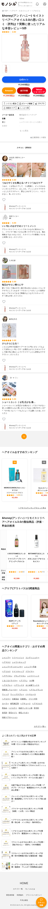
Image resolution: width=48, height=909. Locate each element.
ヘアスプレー (7, 685)
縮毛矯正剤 (14, 704)
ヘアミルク (6, 671)
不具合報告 (24, 900)
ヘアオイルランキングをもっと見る (32, 508)
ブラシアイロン (20, 676)
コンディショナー (32, 658)
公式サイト (24, 79)
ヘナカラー (13, 708)
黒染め (4, 708)
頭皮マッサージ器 (25, 708)
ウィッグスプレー (17, 694)
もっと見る (24, 131)
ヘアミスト (23, 690)
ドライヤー (29, 671)
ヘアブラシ (23, 681)
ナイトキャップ (18, 671)
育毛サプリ (13, 713)
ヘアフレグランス (36, 690)
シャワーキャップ (19, 662)
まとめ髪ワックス (32, 685)
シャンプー (6, 658)
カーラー (5, 704)
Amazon (9, 90)
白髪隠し (23, 699)
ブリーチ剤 (33, 699)
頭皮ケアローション (10, 717)
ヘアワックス (19, 685)
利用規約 (20, 895)
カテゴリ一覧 (18, 889)
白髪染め (15, 699)
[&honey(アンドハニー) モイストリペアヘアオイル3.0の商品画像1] (24, 48)
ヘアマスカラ (37, 704)
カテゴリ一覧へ (40, 726)
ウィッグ (5, 694)
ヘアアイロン (7, 676)
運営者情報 (10, 895)
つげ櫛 (31, 681)
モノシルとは (30, 889)
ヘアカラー (6, 699)
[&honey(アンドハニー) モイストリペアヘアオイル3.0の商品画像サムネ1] (6, 69)
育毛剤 (36, 708)
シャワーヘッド (33, 676)
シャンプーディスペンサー (12, 667)
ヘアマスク (6, 662)
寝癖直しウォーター (10, 690)
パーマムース (30, 694)
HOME (24, 883)
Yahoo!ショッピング (39, 90)
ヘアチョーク (25, 704)
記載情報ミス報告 (39, 137)
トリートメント (18, 658)
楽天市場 (24, 90)
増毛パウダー (24, 713)
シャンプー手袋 (30, 667)
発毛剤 (4, 713)
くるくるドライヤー (10, 681)
